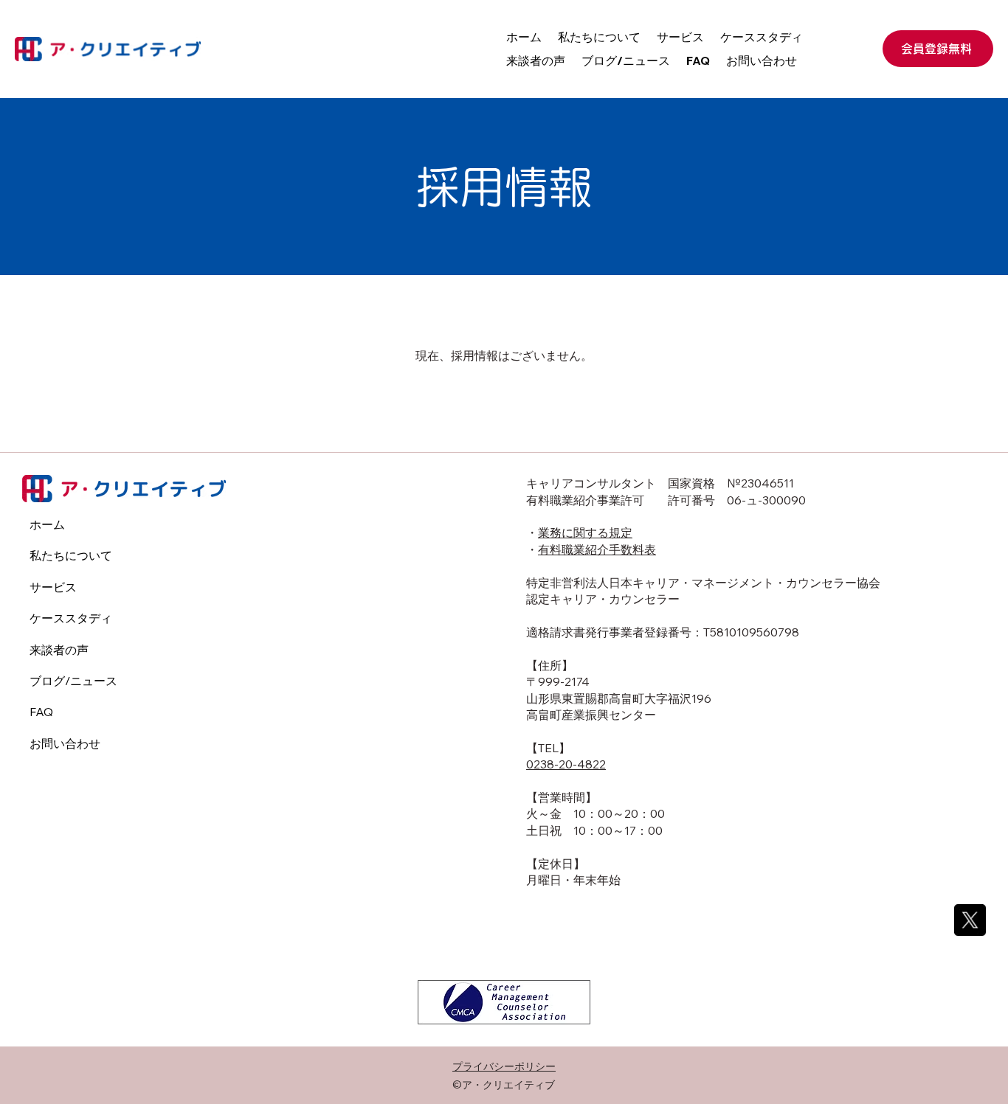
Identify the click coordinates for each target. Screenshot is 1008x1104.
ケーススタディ (71, 618)
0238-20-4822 (566, 764)
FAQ (41, 711)
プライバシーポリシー (504, 1066)
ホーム (47, 524)
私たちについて (71, 555)
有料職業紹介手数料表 (597, 549)
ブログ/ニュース (73, 680)
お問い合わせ (65, 743)
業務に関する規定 (585, 532)
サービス (53, 587)
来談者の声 (59, 649)
